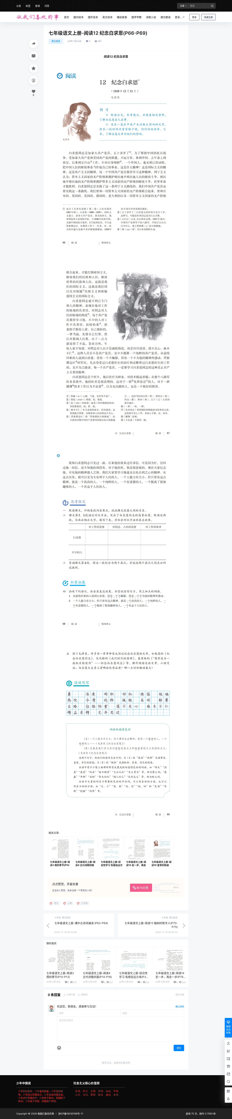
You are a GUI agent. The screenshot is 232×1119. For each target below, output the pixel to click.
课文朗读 (55, 41)
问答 (47, 5)
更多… (178, 17)
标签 (28, 5)
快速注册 (208, 17)
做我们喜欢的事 (45, 1113)
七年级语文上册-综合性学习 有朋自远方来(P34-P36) (134, 976)
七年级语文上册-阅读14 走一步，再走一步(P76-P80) (170, 976)
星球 (37, 5)
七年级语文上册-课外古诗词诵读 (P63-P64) (81, 923)
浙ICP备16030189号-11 (70, 1113)
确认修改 (179, 1006)
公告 (18, 5)
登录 (194, 17)
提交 (179, 1048)
